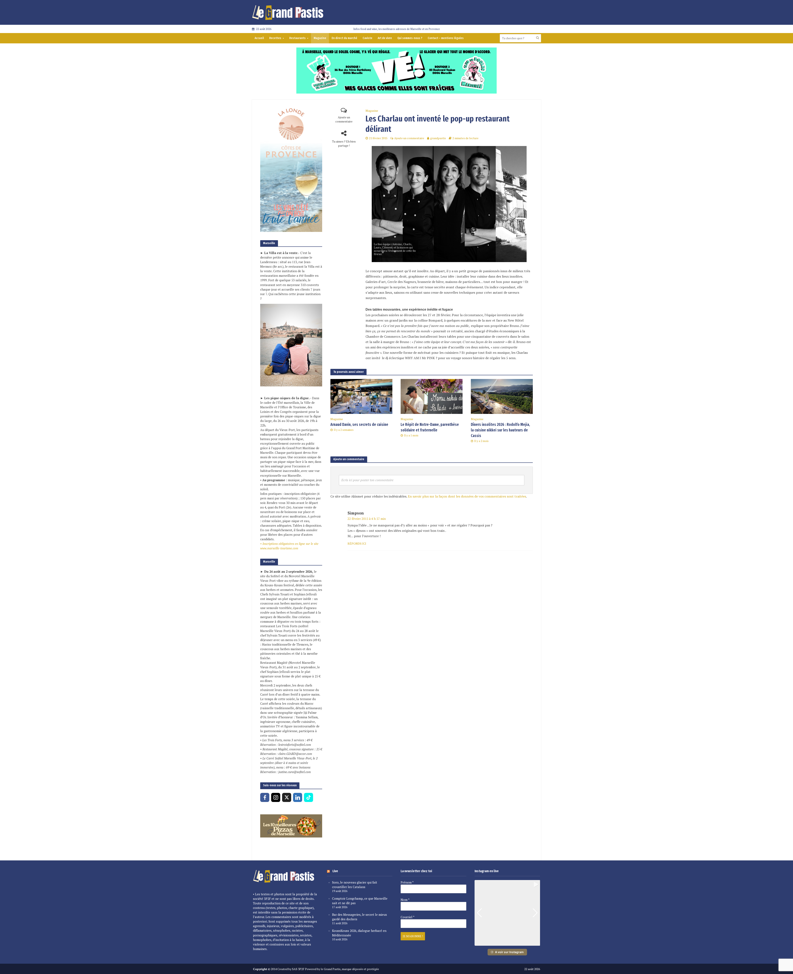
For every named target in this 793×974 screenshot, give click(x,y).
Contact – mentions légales (446, 38)
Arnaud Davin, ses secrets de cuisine (359, 424)
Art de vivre (385, 38)
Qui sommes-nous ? (409, 38)
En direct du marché (344, 38)
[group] (507, 913)
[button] (507, 943)
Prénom (407, 882)
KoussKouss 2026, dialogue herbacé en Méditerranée (359, 933)
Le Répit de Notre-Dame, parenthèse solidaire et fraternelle (430, 427)
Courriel (407, 917)
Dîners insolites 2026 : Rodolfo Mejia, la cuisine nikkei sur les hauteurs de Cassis (500, 430)
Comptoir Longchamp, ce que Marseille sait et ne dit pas (359, 900)
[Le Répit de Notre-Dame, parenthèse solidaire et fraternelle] (432, 396)
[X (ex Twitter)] (286, 797)
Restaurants (297, 38)
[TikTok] (308, 797)
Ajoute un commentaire (344, 119)
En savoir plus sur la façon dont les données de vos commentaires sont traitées (467, 496)
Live (335, 871)
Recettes (275, 38)
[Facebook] (264, 797)
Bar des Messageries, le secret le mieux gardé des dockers (359, 916)
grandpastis (438, 138)
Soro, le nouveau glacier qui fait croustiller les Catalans (354, 884)
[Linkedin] (297, 797)
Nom (405, 900)
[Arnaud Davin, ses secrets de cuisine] (361, 396)
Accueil (259, 38)
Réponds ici (357, 543)
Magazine (320, 38)
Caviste (367, 38)
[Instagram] (275, 797)
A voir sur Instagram (509, 952)
